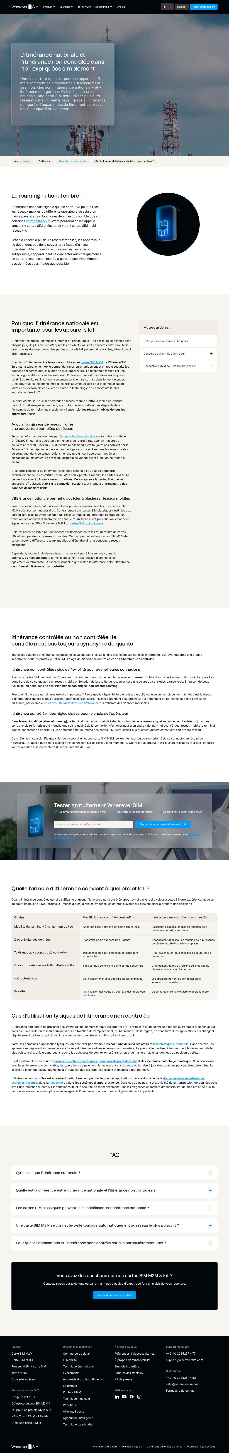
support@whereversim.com (184, 1360)
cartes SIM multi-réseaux (86, 523)
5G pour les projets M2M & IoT (32, 1410)
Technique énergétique (78, 1366)
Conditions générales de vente (164, 1446)
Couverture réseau (23, 1379)
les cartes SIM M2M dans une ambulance (71, 703)
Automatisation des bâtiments (83, 1379)
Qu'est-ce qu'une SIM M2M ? (30, 1403)
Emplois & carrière (126, 1366)
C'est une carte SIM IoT (27, 1423)
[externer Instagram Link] (140, 1396)
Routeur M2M (72, 1392)
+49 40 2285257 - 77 (181, 1353)
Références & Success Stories (134, 1353)
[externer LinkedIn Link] (117, 1396)
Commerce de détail (76, 1353)
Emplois (120, 6)
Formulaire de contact (180, 1390)
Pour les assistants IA (128, 1373)
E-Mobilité (70, 1360)
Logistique (70, 1385)
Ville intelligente (73, 1411)
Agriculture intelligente (78, 1418)
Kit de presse (123, 1379)
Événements (71, 1373)
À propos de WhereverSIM (132, 1360)
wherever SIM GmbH (105, 1446)
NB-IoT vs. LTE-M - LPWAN (29, 1416)
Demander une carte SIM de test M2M (163, 824)
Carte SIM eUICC (22, 1360)
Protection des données (201, 1446)
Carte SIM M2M (21, 1353)
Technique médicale (76, 1398)
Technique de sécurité (77, 1424)
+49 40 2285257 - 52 (181, 1377)
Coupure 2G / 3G (23, 1397)
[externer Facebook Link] (132, 1396)
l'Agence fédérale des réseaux (79, 436)
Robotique (70, 1405)
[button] (49, 7)
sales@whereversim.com (182, 1384)
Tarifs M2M (84, 6)
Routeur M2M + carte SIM (28, 1366)
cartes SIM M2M (38, 221)
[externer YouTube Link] (125, 1396)
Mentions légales (132, 1446)
